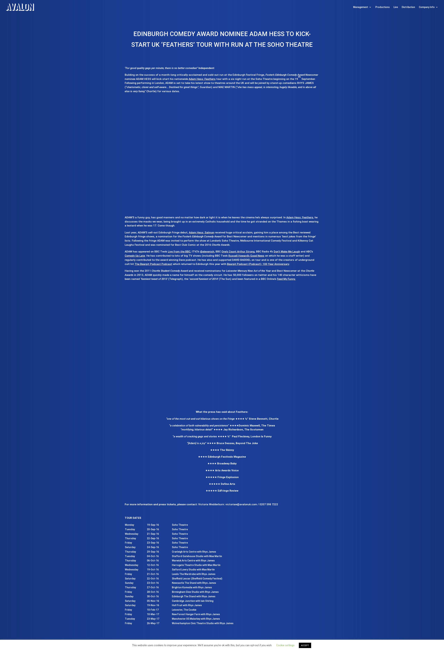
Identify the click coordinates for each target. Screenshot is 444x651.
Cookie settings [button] (285, 645)
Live (396, 7)
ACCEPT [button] (305, 645)
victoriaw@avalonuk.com (241, 504)
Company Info (427, 7)
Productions (382, 7)
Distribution (408, 7)
